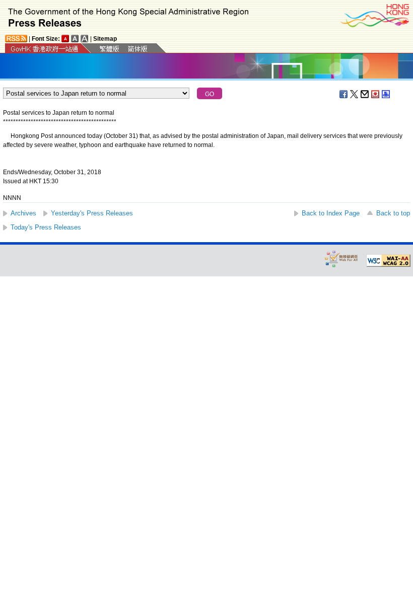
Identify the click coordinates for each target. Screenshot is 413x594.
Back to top (393, 213)
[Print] (386, 94)
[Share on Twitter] (354, 94)
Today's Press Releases (46, 227)
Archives (23, 213)
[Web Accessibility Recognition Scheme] (341, 258)
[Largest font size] (85, 38)
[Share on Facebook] (344, 94)
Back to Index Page (331, 213)
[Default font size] (65, 38)
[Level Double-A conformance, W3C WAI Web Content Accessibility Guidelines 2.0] (388, 260)
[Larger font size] (75, 38)
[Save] (375, 94)
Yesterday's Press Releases (92, 213)
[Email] (365, 94)
